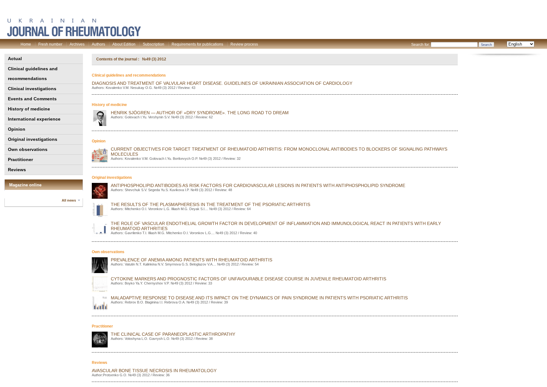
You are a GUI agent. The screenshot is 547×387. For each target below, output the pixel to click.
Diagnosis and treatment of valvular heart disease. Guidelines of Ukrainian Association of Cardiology (222, 83)
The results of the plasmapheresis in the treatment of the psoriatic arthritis (210, 204)
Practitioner (20, 159)
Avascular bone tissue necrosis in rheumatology (154, 370)
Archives (77, 44)
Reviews (17, 169)
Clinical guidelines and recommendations (33, 73)
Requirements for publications (197, 44)
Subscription (153, 44)
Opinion (16, 129)
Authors (98, 44)
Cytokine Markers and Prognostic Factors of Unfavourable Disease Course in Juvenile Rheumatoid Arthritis (248, 278)
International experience (34, 119)
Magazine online (25, 185)
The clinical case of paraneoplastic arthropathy (173, 334)
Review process (244, 44)
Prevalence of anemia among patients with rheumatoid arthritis (191, 259)
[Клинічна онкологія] (73, 35)
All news (69, 200)
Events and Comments (32, 98)
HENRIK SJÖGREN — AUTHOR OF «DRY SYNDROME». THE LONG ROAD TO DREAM (200, 112)
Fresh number (50, 44)
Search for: (420, 44)
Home (26, 44)
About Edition (123, 44)
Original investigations (32, 139)
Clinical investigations (32, 88)
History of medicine (29, 108)
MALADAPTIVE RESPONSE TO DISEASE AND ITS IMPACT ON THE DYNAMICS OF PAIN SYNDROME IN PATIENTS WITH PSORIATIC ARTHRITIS (259, 297)
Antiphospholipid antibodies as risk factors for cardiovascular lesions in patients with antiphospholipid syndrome (258, 185)
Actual (15, 58)
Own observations (27, 149)
